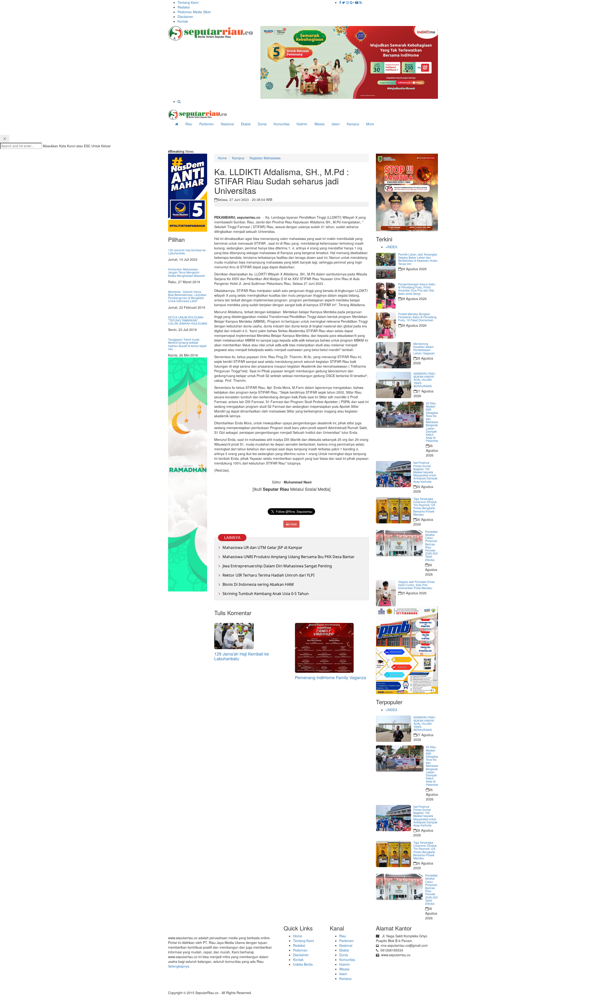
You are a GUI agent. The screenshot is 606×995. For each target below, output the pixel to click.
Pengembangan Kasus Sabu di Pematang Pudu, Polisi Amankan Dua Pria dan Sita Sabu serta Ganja (416, 288)
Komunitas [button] (282, 124)
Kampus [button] (353, 124)
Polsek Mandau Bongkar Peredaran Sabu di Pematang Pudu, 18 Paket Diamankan (417, 317)
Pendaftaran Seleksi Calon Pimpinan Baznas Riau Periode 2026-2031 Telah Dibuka (433, 546)
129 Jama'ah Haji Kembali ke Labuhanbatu (187, 251)
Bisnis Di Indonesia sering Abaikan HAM (258, 584)
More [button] (370, 124)
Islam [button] (336, 124)
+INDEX (391, 246)
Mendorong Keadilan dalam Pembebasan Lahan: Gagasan (424, 348)
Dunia (262, 124)
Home (222, 158)
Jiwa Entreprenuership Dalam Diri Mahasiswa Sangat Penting (277, 566)
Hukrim (302, 124)
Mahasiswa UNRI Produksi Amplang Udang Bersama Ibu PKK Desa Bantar (289, 556)
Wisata (344, 969)
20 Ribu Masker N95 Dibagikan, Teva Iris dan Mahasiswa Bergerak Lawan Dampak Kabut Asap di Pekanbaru (433, 422)
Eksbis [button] (246, 124)
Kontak (183, 21)
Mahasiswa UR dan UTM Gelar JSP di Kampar (263, 547)
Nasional (227, 124)
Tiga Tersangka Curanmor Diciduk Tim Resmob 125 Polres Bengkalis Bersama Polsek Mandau (425, 506)
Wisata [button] (319, 124)
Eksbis (344, 950)
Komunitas (347, 959)
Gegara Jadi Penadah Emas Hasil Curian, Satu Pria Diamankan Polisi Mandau (416, 585)
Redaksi (184, 7)
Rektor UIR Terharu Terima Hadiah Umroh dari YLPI (268, 575)
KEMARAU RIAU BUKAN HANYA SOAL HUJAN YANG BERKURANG (424, 379)
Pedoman (300, 950)
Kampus (238, 158)
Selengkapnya (178, 966)
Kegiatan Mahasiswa (265, 158)
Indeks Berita (303, 964)
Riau (342, 936)
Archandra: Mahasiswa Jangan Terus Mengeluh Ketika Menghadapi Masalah (186, 272)
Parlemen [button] (206, 124)
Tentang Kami (188, 2)
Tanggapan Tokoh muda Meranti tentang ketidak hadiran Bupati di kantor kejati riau (187, 344)
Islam (343, 973)
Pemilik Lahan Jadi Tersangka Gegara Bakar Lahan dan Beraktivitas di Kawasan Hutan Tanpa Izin (417, 259)
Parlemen (346, 940)
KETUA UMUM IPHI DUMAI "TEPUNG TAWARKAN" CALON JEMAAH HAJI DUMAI (187, 320)
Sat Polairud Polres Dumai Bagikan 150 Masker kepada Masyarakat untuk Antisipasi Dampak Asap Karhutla (425, 472)
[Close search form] (4, 139)
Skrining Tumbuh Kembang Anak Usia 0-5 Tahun (266, 593)
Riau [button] (188, 124)
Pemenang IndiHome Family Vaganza (330, 677)
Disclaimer (185, 16)
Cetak (293, 524)
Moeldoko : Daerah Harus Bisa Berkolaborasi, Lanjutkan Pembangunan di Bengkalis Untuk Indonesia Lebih (187, 296)
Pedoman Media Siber (194, 11)
